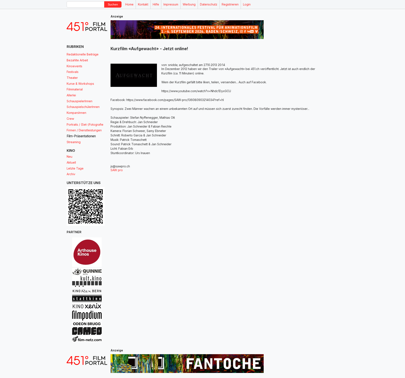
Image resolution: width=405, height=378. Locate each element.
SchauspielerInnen (79, 101)
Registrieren (230, 4)
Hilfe (156, 4)
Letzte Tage (75, 168)
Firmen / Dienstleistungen (84, 130)
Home (129, 4)
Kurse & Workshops (80, 83)
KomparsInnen (76, 112)
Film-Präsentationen (81, 136)
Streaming (74, 142)
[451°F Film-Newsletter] (87, 26)
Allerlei (71, 95)
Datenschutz (208, 4)
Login (247, 4)
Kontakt (143, 4)
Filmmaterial (75, 89)
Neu (69, 156)
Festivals (72, 72)
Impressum (170, 4)
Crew (70, 118)
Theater (72, 77)
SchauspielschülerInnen (83, 107)
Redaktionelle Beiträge (83, 54)
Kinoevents (74, 66)
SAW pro (117, 170)
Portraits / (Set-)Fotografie (85, 124)
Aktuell (71, 162)
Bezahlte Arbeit (77, 60)
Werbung (189, 4)
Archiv (71, 174)
